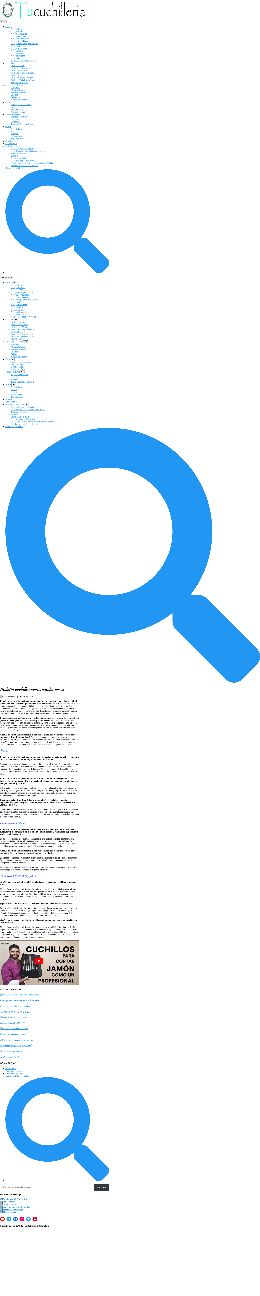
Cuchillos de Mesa (19, 70)
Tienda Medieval (12, 114)
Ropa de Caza (17, 107)
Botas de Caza (17, 109)
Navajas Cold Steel (19, 48)
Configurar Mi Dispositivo (15, 1199)
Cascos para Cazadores (21, 104)
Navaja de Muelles (19, 34)
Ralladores (15, 97)
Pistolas (14, 131)
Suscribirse (101, 1187)
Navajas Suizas (17, 29)
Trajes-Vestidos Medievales (22, 124)
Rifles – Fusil (16, 136)
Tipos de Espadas (18, 153)
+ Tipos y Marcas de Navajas (23, 60)
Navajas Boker (17, 53)
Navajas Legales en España (22, 148)
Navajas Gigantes (18, 46)
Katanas (14, 119)
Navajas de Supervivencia (22, 36)
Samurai (14, 156)
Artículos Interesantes (14, 146)
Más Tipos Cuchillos (19, 82)
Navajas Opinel (17, 58)
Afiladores (15, 87)
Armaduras (15, 121)
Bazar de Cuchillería (14, 168)
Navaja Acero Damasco (21, 41)
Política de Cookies (13, 1073)
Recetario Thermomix (13, 1209)
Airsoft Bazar (16, 129)
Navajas (8, 26)
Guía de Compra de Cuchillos (23, 161)
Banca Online (9, 1202)
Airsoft (8, 126)
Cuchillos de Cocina (19, 68)
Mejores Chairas (18, 90)
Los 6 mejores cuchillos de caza (24, 165)
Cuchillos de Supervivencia (22, 73)
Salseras (14, 95)
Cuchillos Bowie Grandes (22, 78)
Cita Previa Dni (10, 1204)
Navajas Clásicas (18, 31)
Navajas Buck (17, 51)
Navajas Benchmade (19, 56)
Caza (7, 102)
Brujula (8, 141)
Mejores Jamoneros (19, 92)
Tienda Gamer (9, 1212)
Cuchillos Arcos (18, 65)
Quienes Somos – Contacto (17, 1076)
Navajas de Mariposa (20, 39)
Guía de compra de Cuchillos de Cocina (28, 151)
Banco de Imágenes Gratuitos (16, 1207)
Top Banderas (17, 139)
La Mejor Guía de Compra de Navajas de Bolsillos (32, 163)
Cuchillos (9, 63)
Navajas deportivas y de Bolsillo (24, 43)
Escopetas (15, 134)
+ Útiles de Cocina (19, 100)
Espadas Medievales (19, 117)
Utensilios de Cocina (14, 85)
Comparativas (11, 143)
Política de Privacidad (14, 1071)
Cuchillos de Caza (18, 75)
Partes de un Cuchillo (20, 158)
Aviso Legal (10, 1068)
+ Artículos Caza (18, 112)
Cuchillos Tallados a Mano (22, 80)
